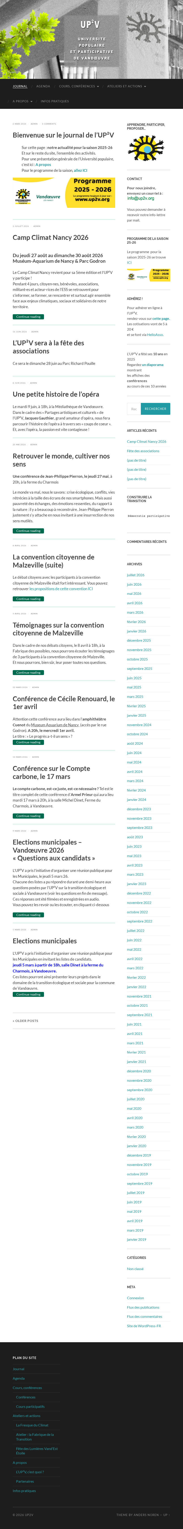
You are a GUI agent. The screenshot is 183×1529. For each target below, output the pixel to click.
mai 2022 (134, 949)
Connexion (135, 1298)
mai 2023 (134, 856)
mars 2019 (135, 1230)
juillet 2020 (135, 1099)
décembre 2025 (139, 640)
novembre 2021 (139, 996)
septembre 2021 (139, 1015)
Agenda (43, 86)
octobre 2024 (137, 734)
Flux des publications (143, 1307)
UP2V (29, 1515)
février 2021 (136, 1052)
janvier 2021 (136, 1061)
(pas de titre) (136, 460)
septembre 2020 (139, 1090)
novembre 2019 (139, 1164)
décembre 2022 (139, 893)
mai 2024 (134, 762)
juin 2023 (134, 846)
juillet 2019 (135, 1192)
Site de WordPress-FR (144, 1326)
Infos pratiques (55, 101)
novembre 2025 (139, 649)
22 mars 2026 (20, 687)
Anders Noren (146, 1515)
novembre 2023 (139, 818)
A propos (21, 101)
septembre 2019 (139, 1183)
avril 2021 (134, 1033)
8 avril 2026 (19, 545)
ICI (129, 262)
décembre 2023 (139, 809)
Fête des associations (143, 451)
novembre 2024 (139, 725)
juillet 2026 (135, 575)
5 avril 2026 (19, 614)
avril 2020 (134, 1118)
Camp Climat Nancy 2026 (146, 441)
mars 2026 (135, 612)
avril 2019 (134, 1221)
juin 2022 (134, 940)
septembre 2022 (139, 921)
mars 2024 (135, 780)
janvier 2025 (136, 715)
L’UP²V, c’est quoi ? (30, 1472)
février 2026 (136, 621)
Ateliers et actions (124, 86)
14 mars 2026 (20, 757)
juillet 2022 (135, 930)
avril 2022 (134, 959)
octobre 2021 (137, 1005)
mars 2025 (135, 696)
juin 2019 (134, 1202)
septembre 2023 (139, 827)
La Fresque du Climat (32, 1425)
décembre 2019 (139, 1155)
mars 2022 (135, 968)
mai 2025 (134, 687)
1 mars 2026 (19, 930)
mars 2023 (135, 874)
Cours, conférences (77, 86)
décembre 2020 (139, 1071)
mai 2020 (134, 1108)
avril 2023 (134, 865)
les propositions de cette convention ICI (61, 588)
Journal (20, 86)
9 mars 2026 (19, 831)
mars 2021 (135, 1043)
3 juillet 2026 (21, 226)
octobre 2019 (137, 1174)
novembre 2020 (139, 1080)
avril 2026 (134, 603)
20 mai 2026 (19, 444)
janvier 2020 (136, 1146)
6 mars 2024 (19, 124)
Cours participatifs (30, 1406)
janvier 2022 (136, 987)
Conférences (25, 1397)
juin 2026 (134, 584)
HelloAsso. (155, 334)
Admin (34, 124)
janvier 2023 (136, 884)
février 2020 (136, 1136)
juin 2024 (134, 753)
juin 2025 (134, 678)
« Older (25, 1021)
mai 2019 (134, 1211)
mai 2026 (134, 593)
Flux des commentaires (144, 1316)
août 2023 (135, 837)
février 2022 (136, 977)
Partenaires (25, 1481)
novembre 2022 (139, 902)
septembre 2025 (139, 668)
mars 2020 (135, 1127)
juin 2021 (134, 1024)
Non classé (135, 1269)
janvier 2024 (136, 799)
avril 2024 (134, 771)
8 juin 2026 (19, 383)
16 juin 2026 (20, 332)
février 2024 (136, 790)
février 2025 (136, 706)
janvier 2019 (136, 1239)
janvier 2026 (136, 631)
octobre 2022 (137, 912)
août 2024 (135, 743)
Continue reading (28, 316)
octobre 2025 (137, 659)
